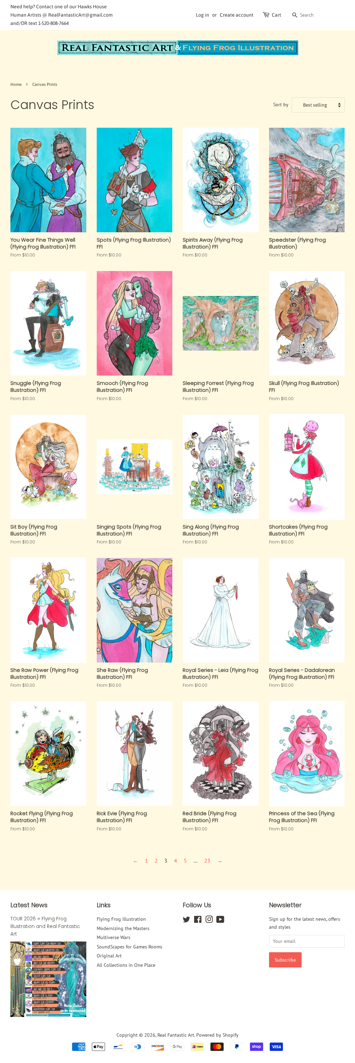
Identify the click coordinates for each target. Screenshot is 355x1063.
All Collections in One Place (126, 965)
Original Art (109, 956)
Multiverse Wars (113, 937)
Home (15, 84)
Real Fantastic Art (175, 1035)
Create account (236, 15)
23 (207, 860)
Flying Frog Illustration (121, 919)
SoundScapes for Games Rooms (129, 947)
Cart (276, 15)
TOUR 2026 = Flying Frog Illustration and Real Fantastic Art (45, 926)
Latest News (28, 905)
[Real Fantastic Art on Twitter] (186, 921)
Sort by (280, 104)
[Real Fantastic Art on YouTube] (220, 921)
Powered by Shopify (217, 1035)
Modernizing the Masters (123, 928)
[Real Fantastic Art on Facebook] (198, 921)
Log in (202, 15)
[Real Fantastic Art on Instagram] (209, 921)
